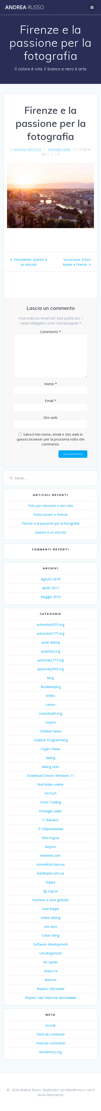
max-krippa (50, 909)
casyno (50, 722)
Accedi (50, 1025)
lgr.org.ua (50, 891)
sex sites (50, 926)
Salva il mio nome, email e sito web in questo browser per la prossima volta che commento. (51, 439)
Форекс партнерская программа (50, 997)
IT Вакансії (50, 820)
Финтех (50, 980)
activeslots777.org (50, 633)
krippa (50, 882)
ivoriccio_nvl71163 (27, 149)
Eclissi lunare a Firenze (51, 514)
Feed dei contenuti (50, 1034)
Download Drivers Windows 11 (50, 775)
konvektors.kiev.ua (51, 864)
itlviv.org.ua (50, 837)
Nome (50, 383)
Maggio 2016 (51, 597)
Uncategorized (50, 953)
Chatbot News (51, 731)
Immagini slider (59, 149)
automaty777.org (50, 660)
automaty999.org (50, 669)
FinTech (51, 793)
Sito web (50, 417)
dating (50, 758)
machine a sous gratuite (50, 900)
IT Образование (50, 829)
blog (50, 678)
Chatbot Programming (51, 740)
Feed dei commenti (50, 1043)
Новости (51, 971)
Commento (50, 331)
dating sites (50, 766)
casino (50, 704)
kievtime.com (50, 855)
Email (50, 400)
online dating (50, 917)
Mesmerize (55, 1095)
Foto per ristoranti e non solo (50, 505)
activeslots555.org (50, 624)
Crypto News (50, 749)
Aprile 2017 (50, 588)
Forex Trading (50, 802)
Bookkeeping (51, 687)
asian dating (50, 642)
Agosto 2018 (50, 579)
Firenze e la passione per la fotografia (50, 523)
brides (50, 695)
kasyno (50, 846)
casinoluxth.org (50, 713)
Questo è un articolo (50, 532)
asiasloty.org (50, 651)
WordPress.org (50, 1052)
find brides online (50, 784)
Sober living (50, 935)
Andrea (24, 7)
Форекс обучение (51, 988)
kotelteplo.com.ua (50, 873)
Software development (50, 944)
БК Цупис (50, 962)
